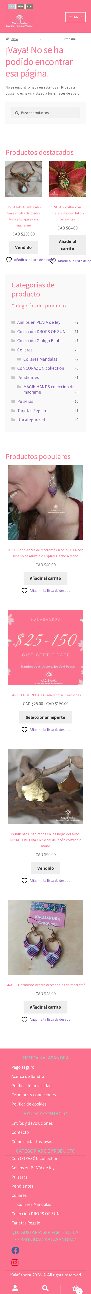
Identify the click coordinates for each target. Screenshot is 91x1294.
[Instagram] (14, 1264)
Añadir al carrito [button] (67, 245)
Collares (24, 350)
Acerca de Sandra (27, 1076)
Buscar (45, 1289)
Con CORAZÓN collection (40, 368)
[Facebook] (15, 1252)
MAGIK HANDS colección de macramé (49, 389)
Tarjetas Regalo (31, 410)
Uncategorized (31, 419)
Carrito (70, 1290)
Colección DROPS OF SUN (41, 331)
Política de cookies (28, 1104)
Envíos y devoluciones (32, 1123)
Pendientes (28, 377)
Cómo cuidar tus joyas (31, 1141)
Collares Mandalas (40, 359)
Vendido (23, 247)
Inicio (14, 39)
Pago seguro (22, 1067)
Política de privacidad (31, 1085)
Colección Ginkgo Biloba (40, 340)
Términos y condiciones (33, 1094)
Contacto (20, 1132)
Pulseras (25, 401)
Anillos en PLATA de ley (38, 322)
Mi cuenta (15, 1289)
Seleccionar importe (45, 717)
